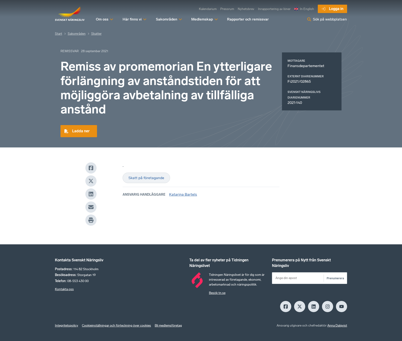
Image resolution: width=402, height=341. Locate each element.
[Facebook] (91, 168)
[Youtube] (341, 306)
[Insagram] (327, 306)
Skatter (96, 34)
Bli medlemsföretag (168, 325)
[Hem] (70, 14)
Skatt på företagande (146, 178)
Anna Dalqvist (337, 325)
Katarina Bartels (183, 194)
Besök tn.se (217, 293)
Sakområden (77, 34)
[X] (91, 181)
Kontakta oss (64, 289)
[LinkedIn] (91, 194)
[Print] (91, 220)
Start (58, 34)
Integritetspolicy (66, 325)
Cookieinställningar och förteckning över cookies (116, 325)
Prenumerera (335, 278)
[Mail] (91, 207)
